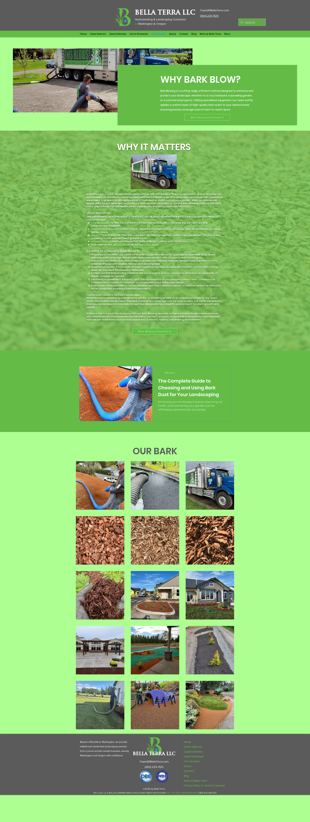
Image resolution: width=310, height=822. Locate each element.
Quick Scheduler (194, 756)
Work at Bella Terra (195, 781)
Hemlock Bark (99, 241)
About (187, 766)
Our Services (192, 761)
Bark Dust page (149, 244)
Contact (189, 771)
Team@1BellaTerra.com (214, 10)
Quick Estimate (193, 752)
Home (187, 742)
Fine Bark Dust (100, 223)
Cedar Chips (99, 235)
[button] (118, 33)
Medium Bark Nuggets (105, 229)
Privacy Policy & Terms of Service (204, 785)
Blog (186, 776)
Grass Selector (193, 747)
